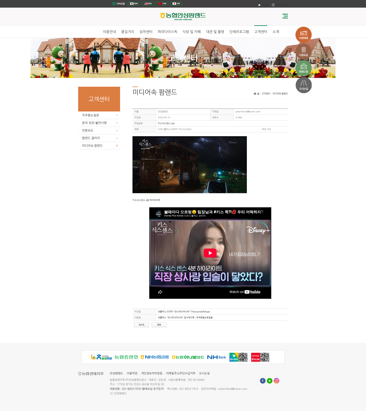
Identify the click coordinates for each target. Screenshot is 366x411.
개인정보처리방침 (151, 373)
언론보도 (87, 130)
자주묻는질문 (90, 115)
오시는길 (204, 373)
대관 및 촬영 (215, 32)
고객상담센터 (281, 5)
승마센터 (146, 32)
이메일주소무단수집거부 (180, 373)
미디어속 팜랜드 (92, 145)
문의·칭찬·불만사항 (94, 123)
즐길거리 (127, 32)
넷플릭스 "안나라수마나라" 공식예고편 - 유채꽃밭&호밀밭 (185, 317)
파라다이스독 (167, 32)
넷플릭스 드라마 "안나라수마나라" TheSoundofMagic (184, 311)
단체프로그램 (239, 32)
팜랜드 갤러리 (91, 138)
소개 (276, 32)
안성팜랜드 (116, 373)
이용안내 (109, 32)
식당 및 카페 (192, 32)
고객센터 (260, 32)
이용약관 (132, 373)
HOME (264, 5)
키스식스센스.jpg (166, 123)
